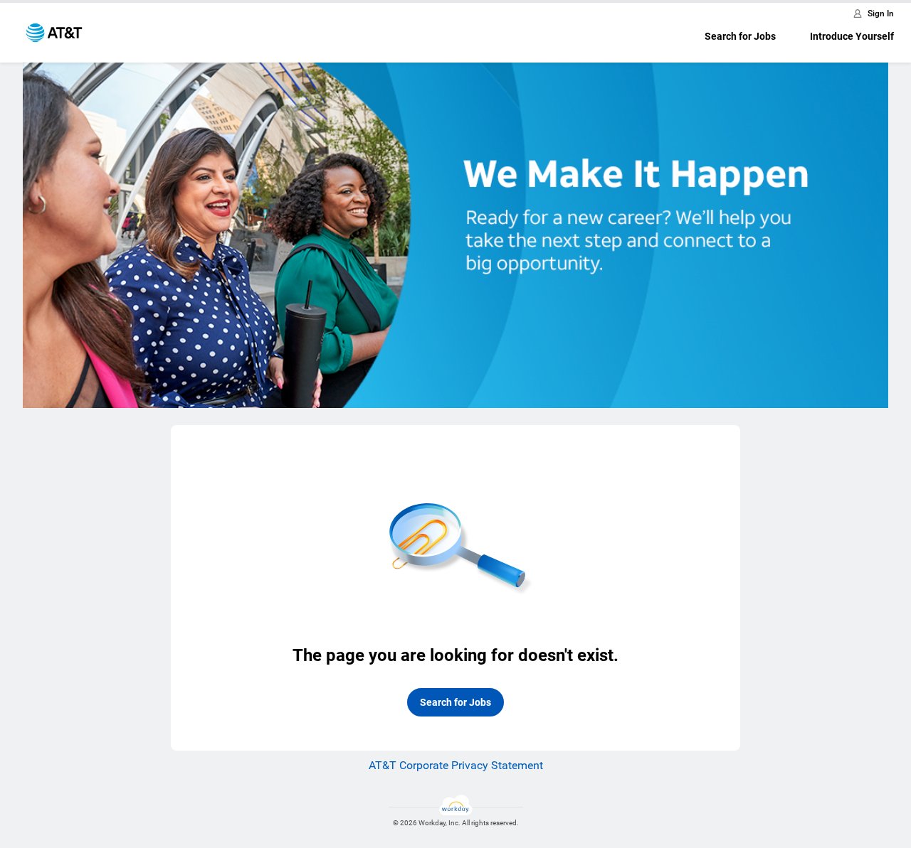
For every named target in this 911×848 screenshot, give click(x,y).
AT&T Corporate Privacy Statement (456, 765)
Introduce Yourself (852, 36)
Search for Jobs (740, 36)
